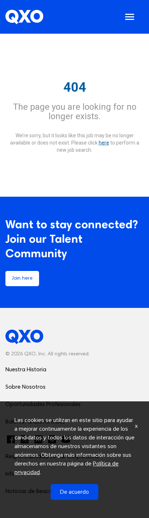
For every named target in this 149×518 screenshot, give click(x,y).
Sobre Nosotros (25, 387)
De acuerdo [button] (74, 492)
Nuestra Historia (25, 370)
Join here (22, 278)
